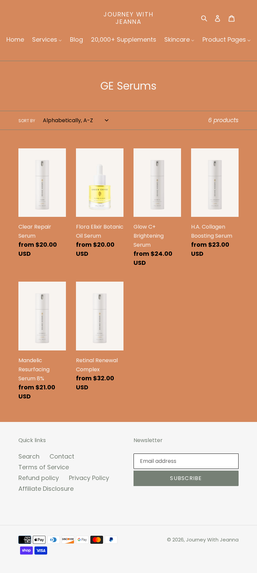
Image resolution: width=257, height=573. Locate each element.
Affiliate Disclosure (46, 488)
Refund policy (38, 478)
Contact (62, 456)
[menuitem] (15, 39)
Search (28, 456)
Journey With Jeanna (128, 18)
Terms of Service (43, 467)
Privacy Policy (89, 478)
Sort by (26, 121)
